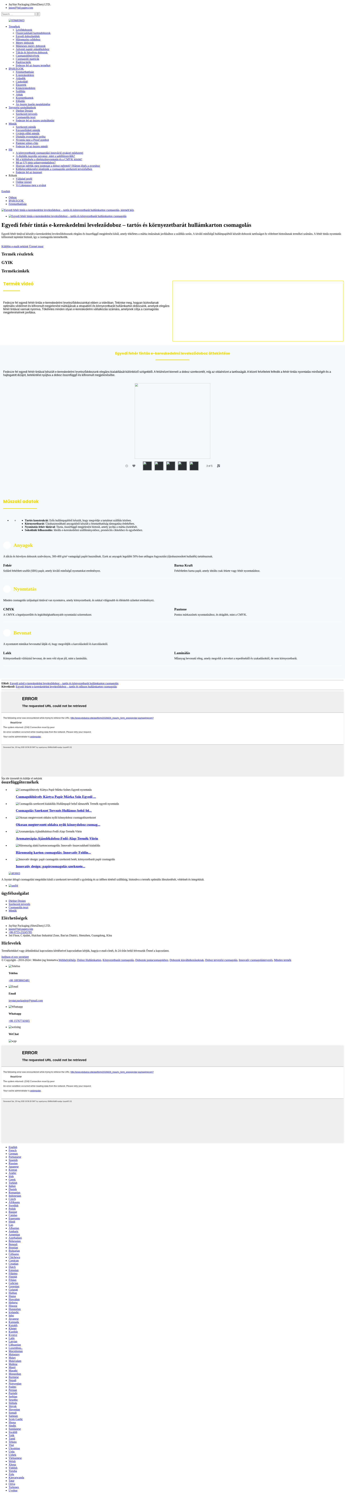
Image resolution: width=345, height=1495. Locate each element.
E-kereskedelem (25, 75)
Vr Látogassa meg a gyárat (31, 185)
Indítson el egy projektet (15, 956)
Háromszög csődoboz (28, 39)
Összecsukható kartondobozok (33, 33)
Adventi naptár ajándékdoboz (32, 49)
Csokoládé (22, 81)
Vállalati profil (24, 178)
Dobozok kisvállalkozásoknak (187, 960)
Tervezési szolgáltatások (22, 107)
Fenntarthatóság (25, 71)
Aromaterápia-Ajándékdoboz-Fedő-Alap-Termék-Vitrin (57, 838)
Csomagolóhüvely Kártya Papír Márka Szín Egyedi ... (56, 797)
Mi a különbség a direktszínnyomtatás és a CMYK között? (49, 159)
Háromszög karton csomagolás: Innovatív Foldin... (53, 852)
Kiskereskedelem (25, 88)
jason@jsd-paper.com (21, 7)
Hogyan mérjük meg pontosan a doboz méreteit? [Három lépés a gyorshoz (58, 165)
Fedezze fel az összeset (29, 172)
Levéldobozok (24, 29)
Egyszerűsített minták (28, 130)
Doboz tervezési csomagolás (221, 960)
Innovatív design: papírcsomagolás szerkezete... (50, 866)
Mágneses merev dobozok (30, 45)
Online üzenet (24, 182)
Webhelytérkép (67, 960)
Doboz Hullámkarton (89, 960)
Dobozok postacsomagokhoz (151, 960)
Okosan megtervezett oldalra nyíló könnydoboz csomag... (58, 824)
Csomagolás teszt (25, 117)
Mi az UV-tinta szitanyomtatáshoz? (36, 162)
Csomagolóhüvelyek (27, 55)
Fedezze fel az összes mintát (32, 146)
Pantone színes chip (27, 143)
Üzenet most (36, 246)
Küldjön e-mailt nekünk (14, 246)
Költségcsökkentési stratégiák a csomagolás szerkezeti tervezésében (54, 169)
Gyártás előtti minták (27, 133)
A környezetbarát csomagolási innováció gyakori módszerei (49, 152)
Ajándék (21, 78)
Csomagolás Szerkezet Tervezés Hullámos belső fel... (54, 810)
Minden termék (282, 960)
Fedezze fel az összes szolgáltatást (35, 120)
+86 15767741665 (19, 1020)
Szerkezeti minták (26, 126)
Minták (13, 123)
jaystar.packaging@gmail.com (26, 1000)
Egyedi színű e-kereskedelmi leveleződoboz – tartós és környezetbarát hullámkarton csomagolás (64, 683)
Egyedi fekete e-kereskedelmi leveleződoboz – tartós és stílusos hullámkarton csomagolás (66, 686)
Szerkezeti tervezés (26, 113)
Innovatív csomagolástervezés (256, 960)
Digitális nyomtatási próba (30, 136)
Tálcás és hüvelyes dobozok (32, 52)
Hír (10, 149)
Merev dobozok (25, 42)
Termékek (14, 26)
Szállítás (20, 91)
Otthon (13, 197)
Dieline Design (24, 110)
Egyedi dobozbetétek (28, 36)
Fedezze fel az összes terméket (33, 65)
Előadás (20, 101)
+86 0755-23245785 (20, 932)
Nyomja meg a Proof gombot (32, 139)
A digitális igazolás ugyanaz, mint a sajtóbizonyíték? (45, 156)
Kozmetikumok (24, 97)
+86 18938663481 (19, 980)
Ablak (19, 94)
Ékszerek (21, 84)
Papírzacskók (23, 62)
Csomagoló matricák (27, 58)
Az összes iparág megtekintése (33, 104)
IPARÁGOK (16, 68)
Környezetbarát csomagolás (118, 960)
